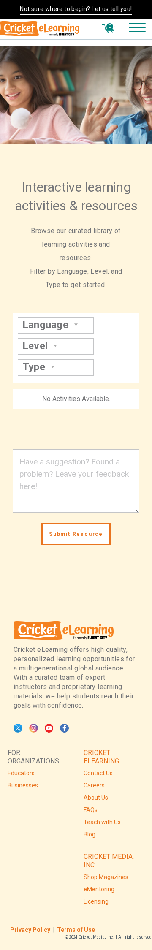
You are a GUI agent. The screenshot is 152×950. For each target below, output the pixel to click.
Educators (21, 773)
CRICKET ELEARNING (101, 757)
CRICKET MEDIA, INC (109, 860)
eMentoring (99, 889)
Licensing (96, 901)
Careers (94, 785)
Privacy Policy (30, 929)
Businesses (23, 785)
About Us (96, 797)
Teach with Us (102, 822)
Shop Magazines (106, 877)
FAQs (91, 809)
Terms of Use (76, 929)
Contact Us (98, 773)
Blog (89, 834)
